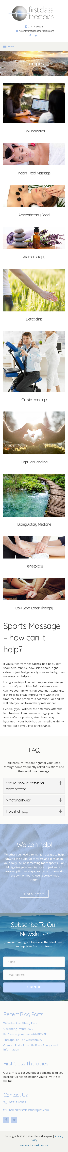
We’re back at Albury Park (20, 1023)
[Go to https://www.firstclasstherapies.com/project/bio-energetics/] (34, 109)
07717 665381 (36, 26)
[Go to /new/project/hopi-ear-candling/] (34, 439)
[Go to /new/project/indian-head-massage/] (34, 160)
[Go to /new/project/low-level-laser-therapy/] (34, 595)
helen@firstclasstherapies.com (36, 30)
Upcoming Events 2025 (18, 1029)
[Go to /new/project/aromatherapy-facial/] (34, 202)
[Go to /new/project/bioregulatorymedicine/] (34, 501)
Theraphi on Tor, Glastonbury (22, 1040)
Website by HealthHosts (34, 1145)
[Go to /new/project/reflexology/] (34, 553)
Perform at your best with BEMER (25, 1034)
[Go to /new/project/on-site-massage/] (34, 368)
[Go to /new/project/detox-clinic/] (34, 296)
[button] (60, 783)
